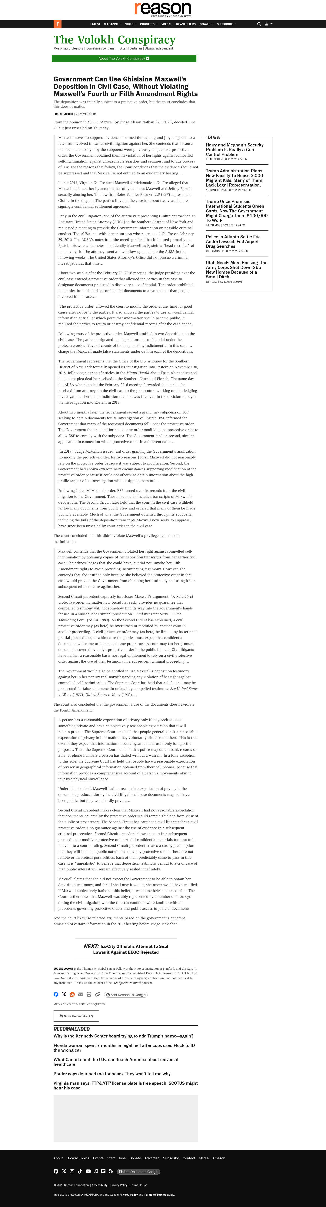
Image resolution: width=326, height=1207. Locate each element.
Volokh (166, 24)
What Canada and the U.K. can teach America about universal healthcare (116, 1062)
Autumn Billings (216, 190)
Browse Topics (78, 1158)
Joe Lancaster (215, 251)
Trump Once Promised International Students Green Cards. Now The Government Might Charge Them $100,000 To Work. (237, 210)
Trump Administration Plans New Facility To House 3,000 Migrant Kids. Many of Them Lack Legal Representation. (234, 178)
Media (204, 1158)
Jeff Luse (211, 281)
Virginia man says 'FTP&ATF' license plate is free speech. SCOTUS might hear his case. (126, 1085)
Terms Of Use (138, 1185)
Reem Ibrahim (214, 159)
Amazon (219, 1158)
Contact (189, 1158)
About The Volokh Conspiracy (122, 58)
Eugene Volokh (63, 114)
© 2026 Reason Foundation (71, 1185)
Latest (95, 24)
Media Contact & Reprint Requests (79, 1004)
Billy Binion (213, 225)
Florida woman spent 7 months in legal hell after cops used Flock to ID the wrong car (124, 1047)
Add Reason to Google (128, 994)
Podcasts (147, 24)
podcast (132, 983)
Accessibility (99, 1185)
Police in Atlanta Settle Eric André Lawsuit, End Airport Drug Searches (233, 241)
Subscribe (225, 24)
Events (98, 1158)
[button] (268, 24)
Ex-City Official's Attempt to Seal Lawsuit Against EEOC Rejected (125, 949)
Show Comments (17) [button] (78, 1016)
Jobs (122, 1158)
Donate (205, 24)
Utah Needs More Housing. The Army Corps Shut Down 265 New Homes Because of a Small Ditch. (237, 270)
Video (129, 24)
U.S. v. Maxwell (101, 122)
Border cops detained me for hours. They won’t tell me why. (113, 1074)
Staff (111, 1158)
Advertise (152, 1158)
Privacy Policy (118, 1185)
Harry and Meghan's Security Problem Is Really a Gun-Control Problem (235, 149)
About (58, 1158)
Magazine (111, 24)
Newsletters (186, 24)
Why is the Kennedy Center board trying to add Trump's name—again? (124, 1036)
